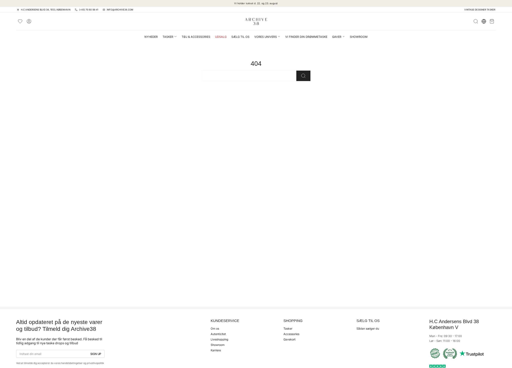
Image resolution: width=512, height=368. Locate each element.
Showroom (218, 344)
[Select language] (484, 21)
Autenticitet (218, 334)
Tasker (287, 328)
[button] (169, 37)
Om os (215, 328)
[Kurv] (492, 21)
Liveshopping (219, 339)
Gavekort (289, 339)
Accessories (291, 334)
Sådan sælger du (367, 328)
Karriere (216, 350)
